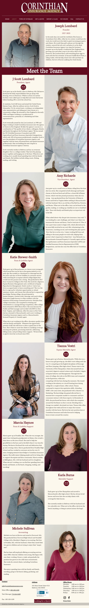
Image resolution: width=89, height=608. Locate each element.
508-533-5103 (14, 590)
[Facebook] (69, 597)
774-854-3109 (16, 594)
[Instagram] (64, 597)
